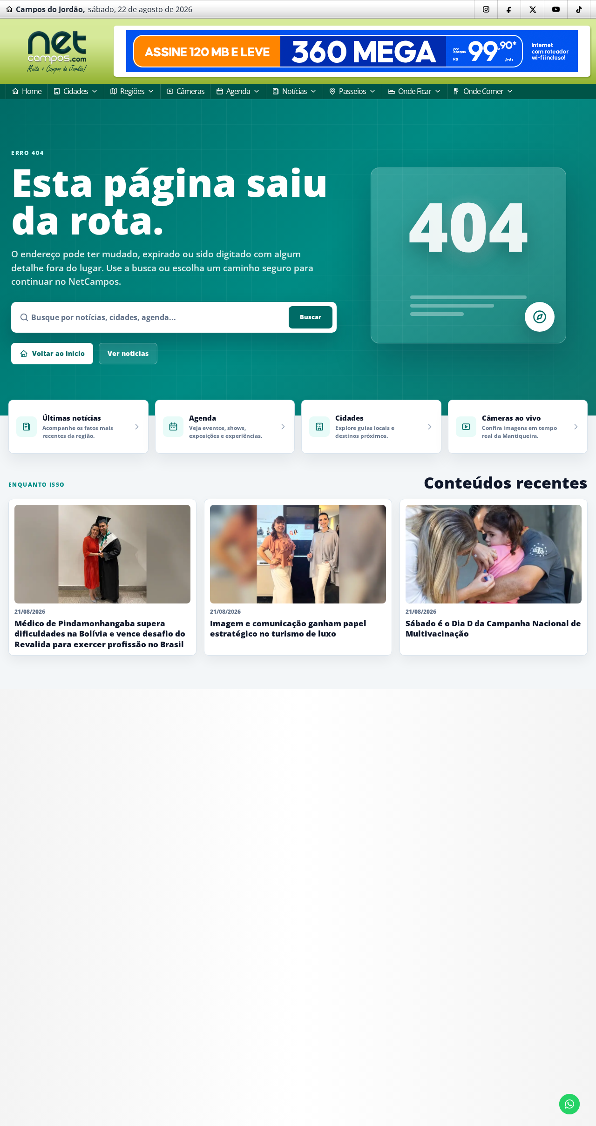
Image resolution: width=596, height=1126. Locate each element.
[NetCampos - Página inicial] (56, 51)
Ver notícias (128, 353)
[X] (532, 9)
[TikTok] (578, 9)
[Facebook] (509, 9)
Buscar (310, 317)
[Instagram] (485, 9)
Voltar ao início (58, 353)
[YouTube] (555, 9)
